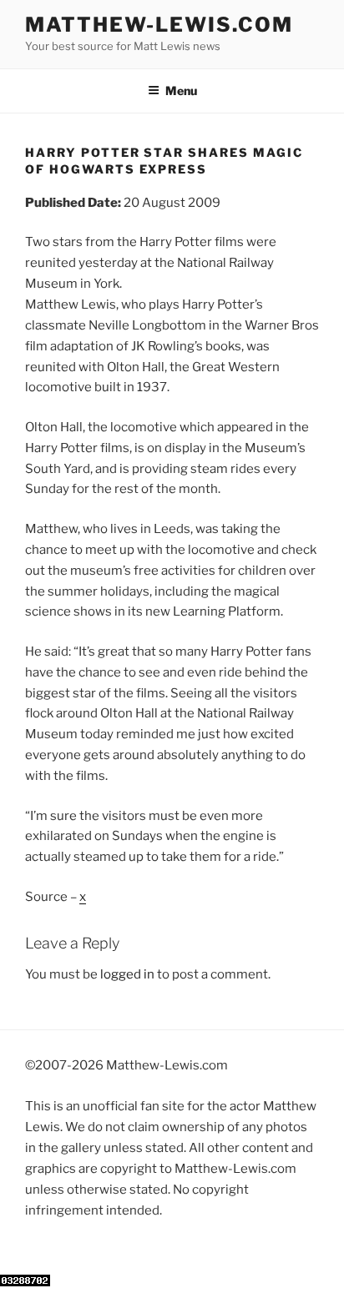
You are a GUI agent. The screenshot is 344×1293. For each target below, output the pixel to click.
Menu (181, 90)
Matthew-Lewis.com (159, 25)
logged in (127, 974)
